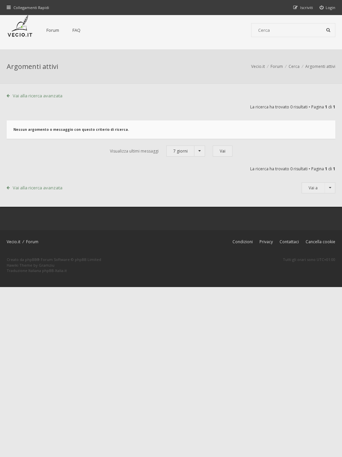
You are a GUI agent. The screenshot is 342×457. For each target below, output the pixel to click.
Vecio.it (13, 242)
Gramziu (46, 265)
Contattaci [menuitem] (289, 242)
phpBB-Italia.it (54, 270)
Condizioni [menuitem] (242, 242)
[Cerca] (328, 30)
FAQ (76, 30)
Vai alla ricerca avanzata (37, 96)
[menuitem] (328, 7)
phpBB (31, 259)
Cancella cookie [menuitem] (320, 242)
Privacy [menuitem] (266, 242)
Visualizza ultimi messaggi (149, 151)
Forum (52, 30)
